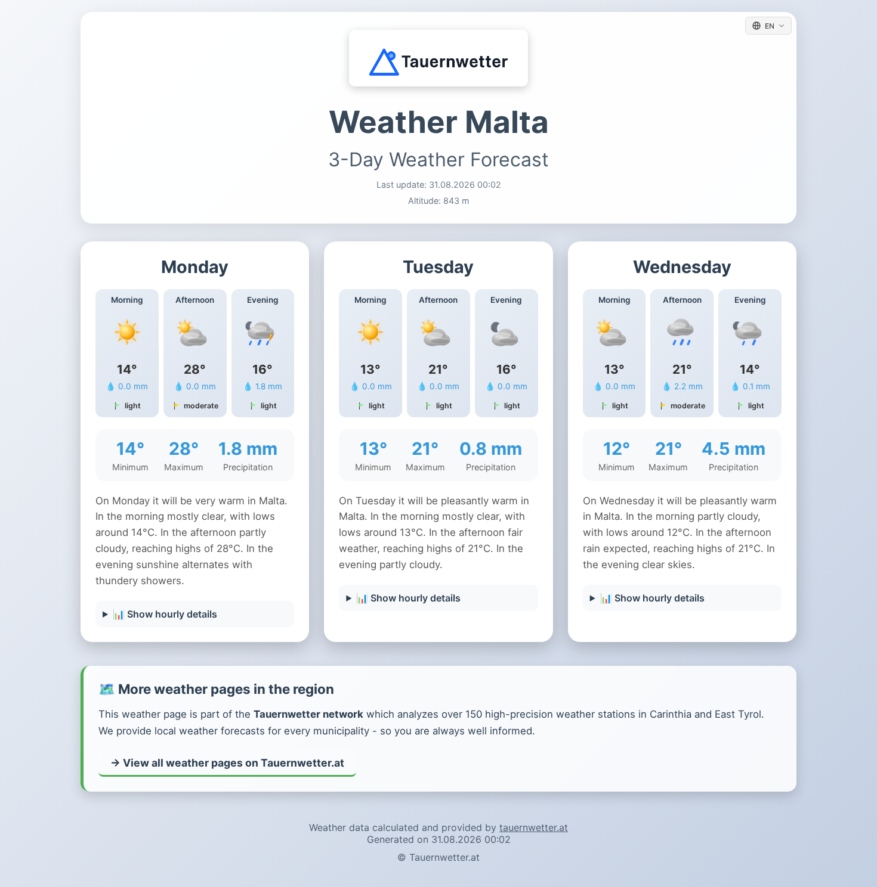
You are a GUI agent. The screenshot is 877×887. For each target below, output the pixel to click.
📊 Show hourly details (165, 614)
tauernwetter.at (533, 827)
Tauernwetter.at (444, 857)
